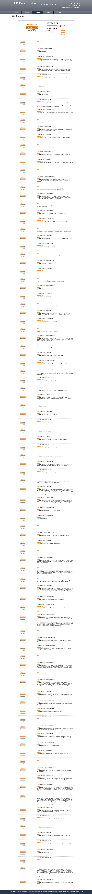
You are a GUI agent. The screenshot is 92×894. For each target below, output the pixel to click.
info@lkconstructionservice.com (71, 7)
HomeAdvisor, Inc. (79, 891)
